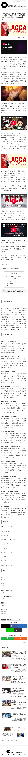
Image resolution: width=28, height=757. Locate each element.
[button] (18, 630)
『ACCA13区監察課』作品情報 (14, 276)
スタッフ (11, 285)
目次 (12, 273)
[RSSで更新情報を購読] (20, 638)
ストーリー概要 (12, 278)
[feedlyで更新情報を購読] (7, 638)
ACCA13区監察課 (11, 619)
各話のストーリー (13, 281)
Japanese (18, 1)
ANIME (19, 619)
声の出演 (11, 283)
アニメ (4, 619)
